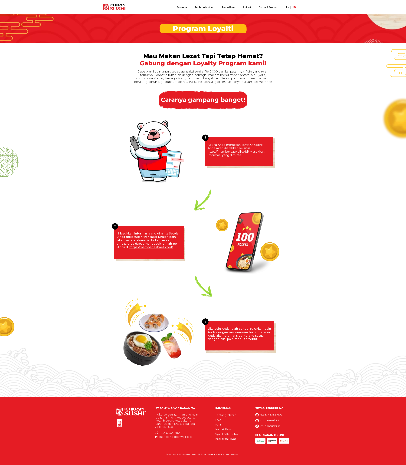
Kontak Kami (223, 429)
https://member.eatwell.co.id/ (151, 247)
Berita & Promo (268, 7)
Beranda (182, 7)
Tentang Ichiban (204, 7)
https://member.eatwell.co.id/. (228, 151)
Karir (218, 424)
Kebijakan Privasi (225, 438)
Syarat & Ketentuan (227, 434)
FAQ (218, 419)
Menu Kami (228, 7)
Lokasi (247, 7)
